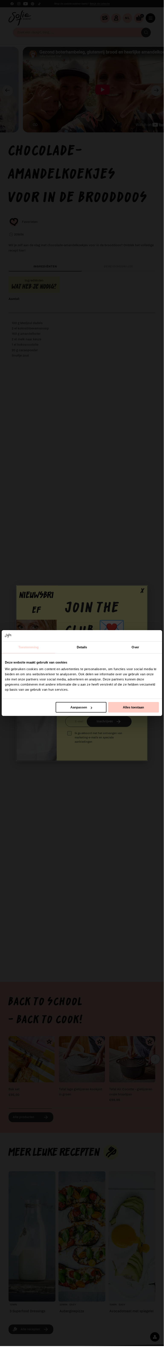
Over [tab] (135, 647)
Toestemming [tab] (28, 647)
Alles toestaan (133, 707)
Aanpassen (78, 707)
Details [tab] (82, 647)
